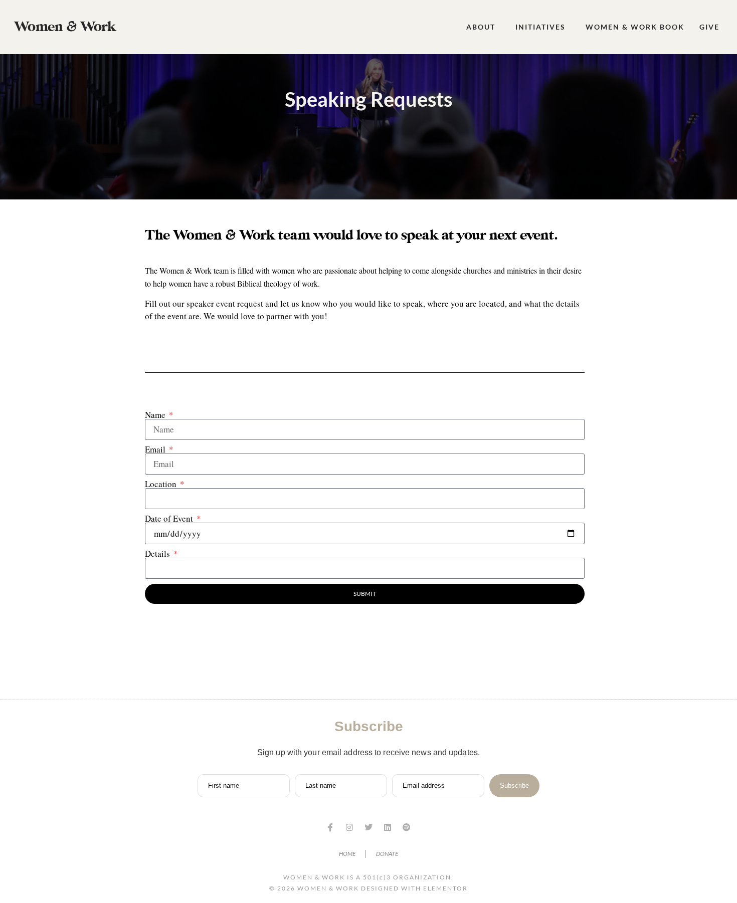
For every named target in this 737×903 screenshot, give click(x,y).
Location (161, 484)
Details (158, 553)
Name (156, 414)
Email (156, 449)
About (480, 27)
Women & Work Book (635, 27)
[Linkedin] (388, 827)
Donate (387, 853)
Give (709, 27)
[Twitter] (368, 827)
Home (347, 853)
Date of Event (170, 518)
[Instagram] (349, 827)
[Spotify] (407, 827)
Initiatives (540, 27)
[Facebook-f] (330, 827)
